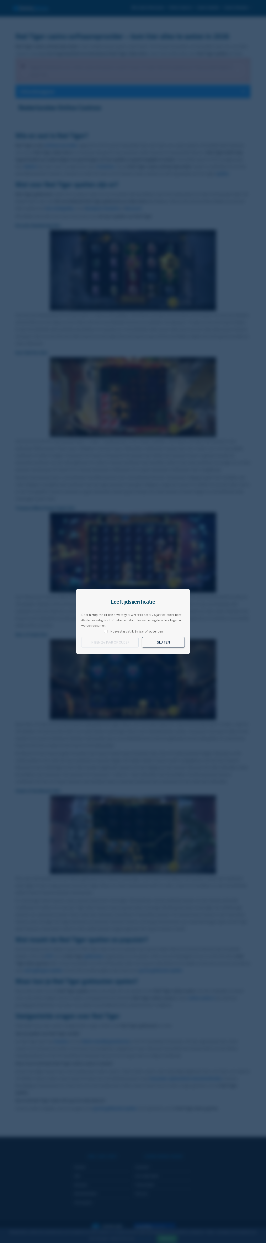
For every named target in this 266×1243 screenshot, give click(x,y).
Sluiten (163, 642)
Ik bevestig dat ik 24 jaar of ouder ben (136, 631)
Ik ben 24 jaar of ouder (109, 642)
